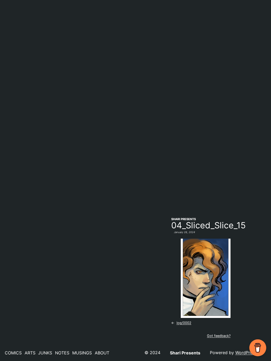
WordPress (246, 352)
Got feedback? (219, 336)
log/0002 (184, 323)
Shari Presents (183, 219)
